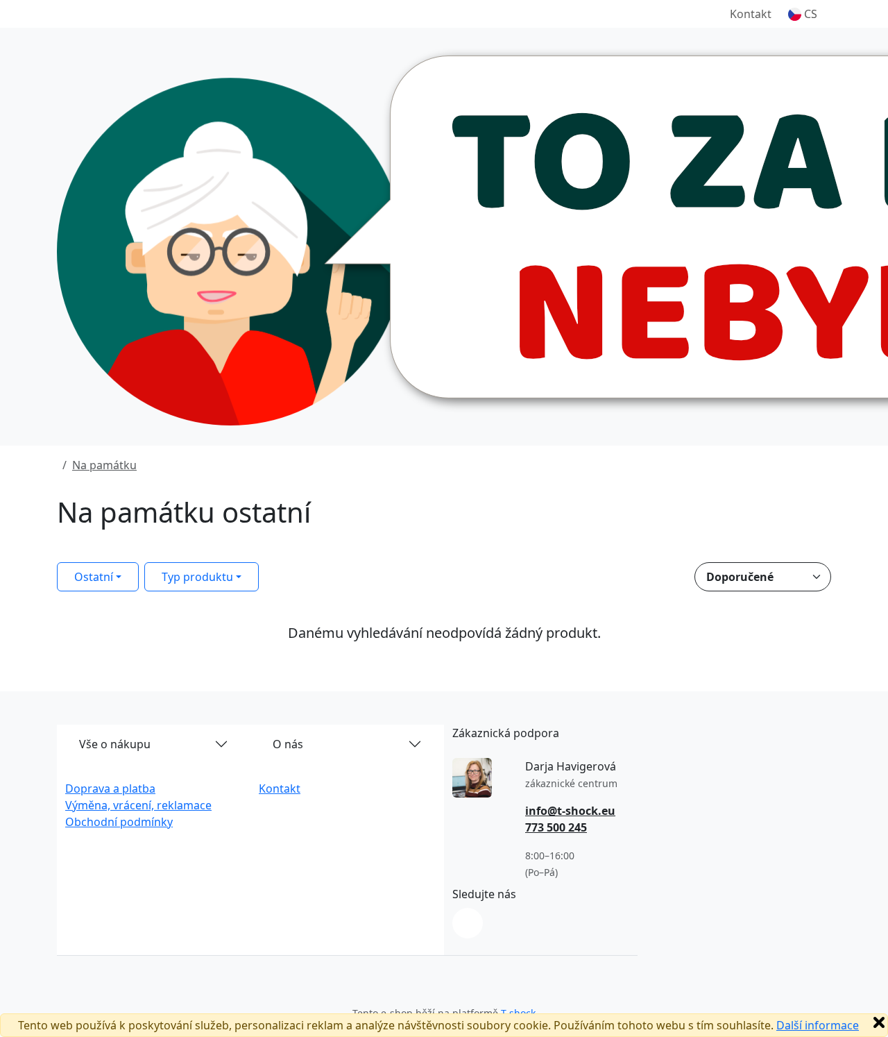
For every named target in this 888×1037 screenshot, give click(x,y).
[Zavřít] (879, 1022)
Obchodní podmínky (119, 821)
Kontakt (750, 14)
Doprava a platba (110, 788)
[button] (803, 14)
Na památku (104, 465)
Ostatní (93, 576)
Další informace (817, 1025)
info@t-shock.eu (570, 810)
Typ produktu (197, 576)
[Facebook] (467, 923)
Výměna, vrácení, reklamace (138, 805)
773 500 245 (556, 827)
